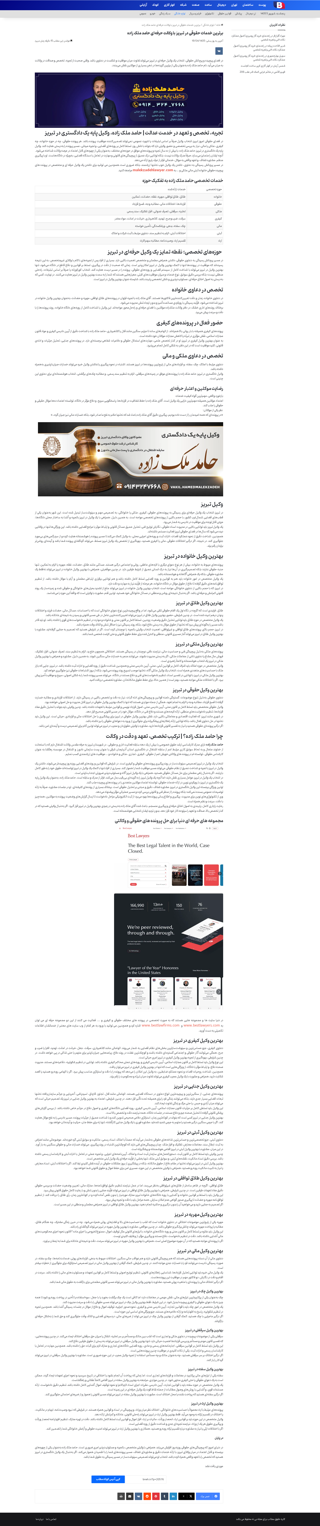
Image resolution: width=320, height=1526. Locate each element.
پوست (262, 5)
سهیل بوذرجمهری (276, 55)
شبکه (183, 5)
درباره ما (40, 1519)
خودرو (152, 13)
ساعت (208, 5)
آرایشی (143, 5)
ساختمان (247, 5)
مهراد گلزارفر (279, 35)
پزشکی (238, 13)
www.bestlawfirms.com (160, 1025)
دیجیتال (221, 5)
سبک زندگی (164, 13)
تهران (234, 5)
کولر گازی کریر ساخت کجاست (255, 65)
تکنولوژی (209, 13)
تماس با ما (51, 1519)
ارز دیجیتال (251, 13)
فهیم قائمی (279, 72)
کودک (155, 5)
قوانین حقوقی (224, 13)
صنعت (195, 5)
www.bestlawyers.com (202, 1025)
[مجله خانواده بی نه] (278, 5)
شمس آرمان (279, 65)
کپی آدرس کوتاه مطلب (108, 1479)
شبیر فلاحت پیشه (276, 45)
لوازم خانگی (179, 13)
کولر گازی (169, 5)
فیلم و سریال (195, 13)
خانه (218, 25)
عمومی (142, 13)
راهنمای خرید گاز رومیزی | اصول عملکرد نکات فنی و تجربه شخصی (258, 37)
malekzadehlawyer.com (153, 170)
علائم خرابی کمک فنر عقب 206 (255, 72)
